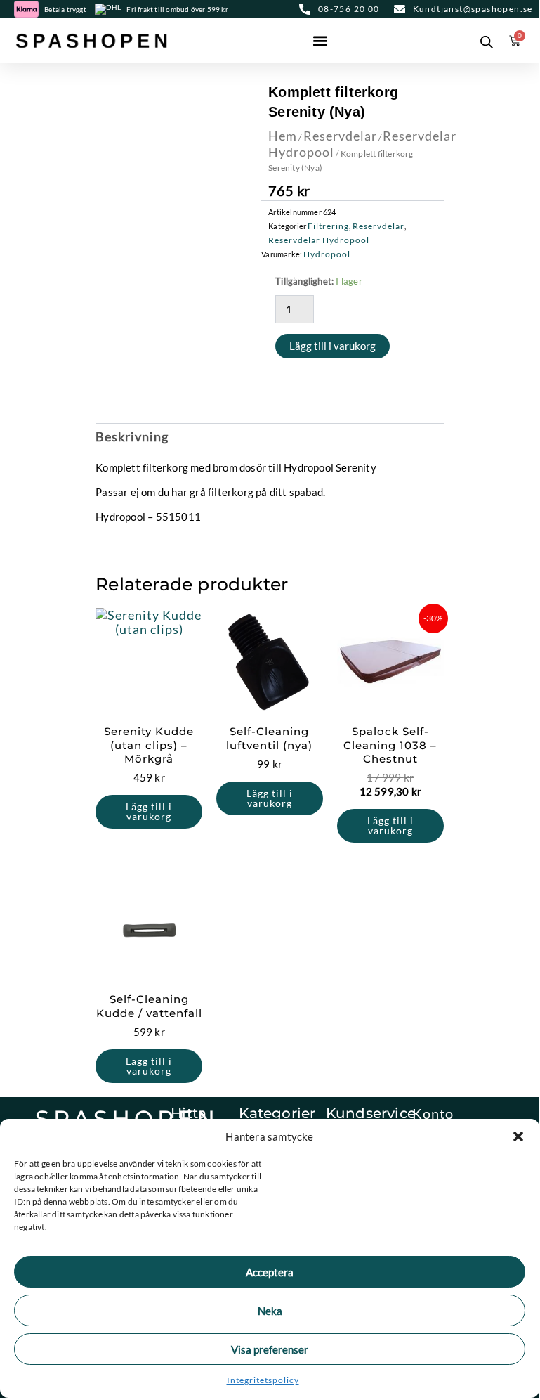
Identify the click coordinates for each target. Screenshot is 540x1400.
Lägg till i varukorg (332, 345)
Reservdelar (340, 135)
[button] (518, 1136)
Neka (270, 1310)
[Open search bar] (487, 41)
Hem (282, 135)
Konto (433, 1113)
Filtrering (328, 226)
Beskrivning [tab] (132, 436)
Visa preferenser (269, 1349)
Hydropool (326, 254)
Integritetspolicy (263, 1380)
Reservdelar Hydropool (318, 240)
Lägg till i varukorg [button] (149, 811)
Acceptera (270, 1272)
